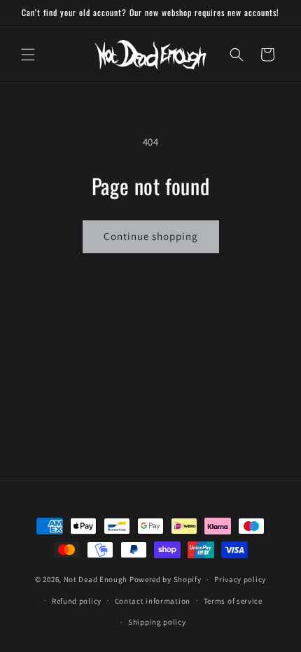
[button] (28, 54)
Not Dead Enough (96, 579)
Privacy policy (240, 579)
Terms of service (233, 601)
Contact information (152, 601)
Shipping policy (157, 622)
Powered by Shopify (166, 579)
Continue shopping (151, 236)
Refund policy (77, 601)
